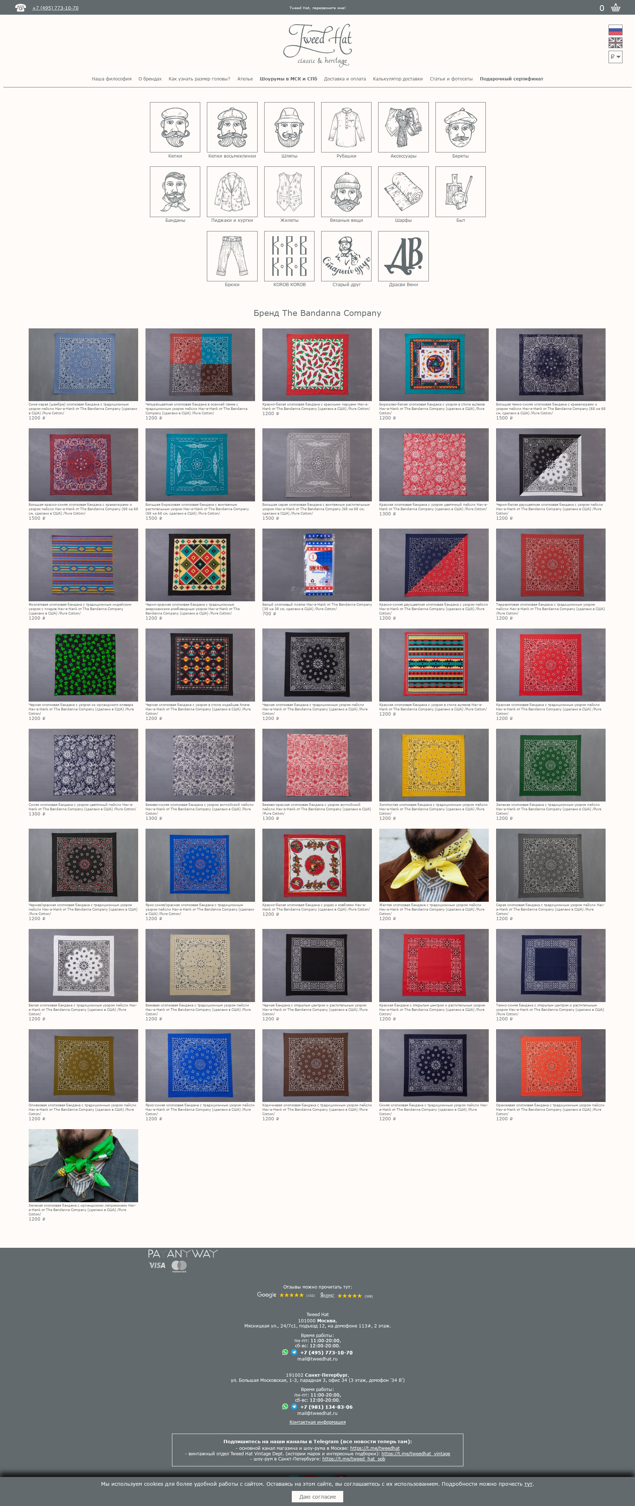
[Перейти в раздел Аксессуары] (403, 127)
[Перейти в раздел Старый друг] (346, 256)
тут (528, 1484)
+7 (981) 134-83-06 (326, 1406)
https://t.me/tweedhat (375, 1448)
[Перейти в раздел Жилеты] (289, 191)
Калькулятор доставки (398, 78)
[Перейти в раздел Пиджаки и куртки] (232, 191)
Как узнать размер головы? (199, 78)
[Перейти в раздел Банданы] (175, 191)
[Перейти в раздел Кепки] (175, 127)
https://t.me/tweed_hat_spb (353, 1458)
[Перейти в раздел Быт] (460, 191)
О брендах (150, 78)
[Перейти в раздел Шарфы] (403, 191)
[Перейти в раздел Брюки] (232, 256)
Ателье (245, 78)
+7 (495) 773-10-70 (326, 1352)
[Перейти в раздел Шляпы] (289, 127)
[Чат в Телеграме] (294, 1352)
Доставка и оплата (345, 78)
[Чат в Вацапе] (285, 1352)
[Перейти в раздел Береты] (460, 127)
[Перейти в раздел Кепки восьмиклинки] (232, 127)
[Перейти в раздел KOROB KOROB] (289, 256)
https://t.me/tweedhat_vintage (415, 1453)
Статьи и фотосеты (451, 78)
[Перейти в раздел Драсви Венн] (403, 256)
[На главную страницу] (317, 46)
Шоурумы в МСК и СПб (288, 78)
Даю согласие (317, 1497)
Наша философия (112, 78)
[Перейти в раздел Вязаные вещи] (346, 191)
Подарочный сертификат (511, 78)
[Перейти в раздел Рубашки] (346, 127)
